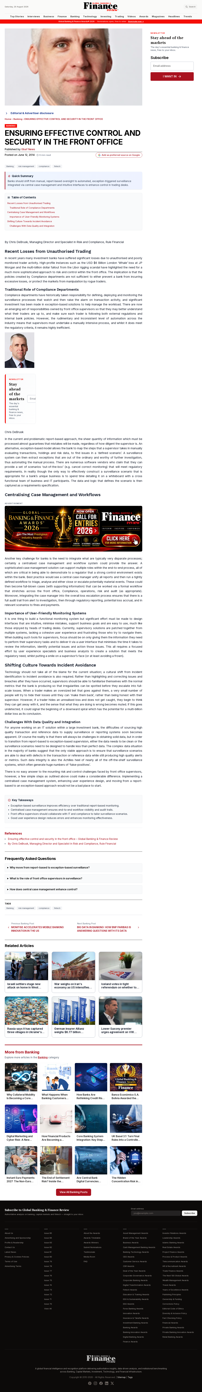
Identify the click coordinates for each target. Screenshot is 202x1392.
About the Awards (92, 1233)
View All (48, 1309)
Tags (130, 1377)
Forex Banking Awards (133, 1309)
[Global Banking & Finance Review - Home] (101, 6)
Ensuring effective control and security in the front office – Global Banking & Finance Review (63, 839)
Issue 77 (48, 1271)
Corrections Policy (171, 1304)
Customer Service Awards (135, 1261)
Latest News (10, 1252)
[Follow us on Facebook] (101, 1383)
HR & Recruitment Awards (174, 1266)
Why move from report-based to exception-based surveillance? (50, 867)
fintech (57, 166)
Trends (188, 16)
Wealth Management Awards (176, 1280)
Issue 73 (48, 1290)
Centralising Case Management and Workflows (31, 212)
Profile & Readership (14, 1243)
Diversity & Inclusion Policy (175, 1313)
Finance (62, 16)
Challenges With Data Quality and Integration (32, 226)
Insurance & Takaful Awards (136, 1318)
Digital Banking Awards (133, 1337)
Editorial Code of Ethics (173, 1309)
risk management (26, 166)
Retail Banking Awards (173, 1337)
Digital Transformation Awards (137, 1285)
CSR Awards (128, 1266)
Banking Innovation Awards (135, 1332)
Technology (90, 16)
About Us (9, 1233)
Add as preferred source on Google (121, 155)
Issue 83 (48, 1243)
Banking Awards (130, 1327)
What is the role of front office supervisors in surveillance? (46, 878)
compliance (44, 166)
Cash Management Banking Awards (139, 1247)
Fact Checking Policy (172, 1318)
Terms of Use (11, 1261)
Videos (131, 16)
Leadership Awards (171, 1238)
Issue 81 (47, 1252)
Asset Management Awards (135, 1233)
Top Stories (17, 16)
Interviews (34, 16)
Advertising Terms (13, 1266)
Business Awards (131, 1243)
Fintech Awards (130, 1290)
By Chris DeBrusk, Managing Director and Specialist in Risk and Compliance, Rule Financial (62, 843)
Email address (137, 1209)
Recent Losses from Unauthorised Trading (28, 203)
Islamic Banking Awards (173, 1243)
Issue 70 (48, 1304)
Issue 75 (48, 1280)
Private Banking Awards (173, 1327)
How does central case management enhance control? (43, 889)
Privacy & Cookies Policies (17, 1257)
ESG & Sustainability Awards (136, 1299)
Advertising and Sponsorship (18, 1238)
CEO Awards (128, 1257)
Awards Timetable (92, 1238)
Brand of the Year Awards (135, 1238)
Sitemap (121, 1377)
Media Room (89, 1257)
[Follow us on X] (112, 1383)
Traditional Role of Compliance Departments (32, 208)
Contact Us (10, 1247)
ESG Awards (128, 1304)
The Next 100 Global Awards (176, 1276)
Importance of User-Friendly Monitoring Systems (34, 217)
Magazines (158, 16)
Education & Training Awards (136, 1294)
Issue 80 (48, 1257)
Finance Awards (130, 1342)
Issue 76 (48, 1276)
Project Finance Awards (173, 1252)
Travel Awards (169, 1285)
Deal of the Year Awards (134, 1271)
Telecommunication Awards (175, 1261)
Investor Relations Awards (174, 1233)
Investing (106, 16)
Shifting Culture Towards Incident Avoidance (29, 221)
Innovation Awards (131, 1313)
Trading (119, 16)
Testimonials (89, 1252)
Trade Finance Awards (173, 1271)
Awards (143, 16)
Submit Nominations (92, 1247)
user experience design (88, 781)
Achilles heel (71, 760)
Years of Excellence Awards (175, 1290)
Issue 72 (48, 1294)
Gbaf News (28, 149)
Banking (75, 16)
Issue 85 (48, 1233)
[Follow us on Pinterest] (89, 1383)
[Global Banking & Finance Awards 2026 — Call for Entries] (73, 529)
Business (48, 16)
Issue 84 (48, 1238)
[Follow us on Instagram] (95, 1383)
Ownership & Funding (172, 1299)
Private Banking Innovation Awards (178, 1332)
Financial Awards (170, 1323)
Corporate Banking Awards (135, 1280)
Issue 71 (47, 1299)
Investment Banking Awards (135, 1323)
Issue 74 (48, 1285)
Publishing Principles (172, 1294)
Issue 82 (48, 1247)
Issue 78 (48, 1266)
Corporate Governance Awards (137, 1276)
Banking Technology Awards (136, 1252)
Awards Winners (91, 1243)
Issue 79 (48, 1261)
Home (8, 119)
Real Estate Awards (171, 1247)
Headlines (174, 16)
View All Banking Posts (74, 1192)
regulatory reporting (89, 600)
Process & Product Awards (175, 1257)
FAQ (85, 1261)
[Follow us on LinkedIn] (106, 1383)
